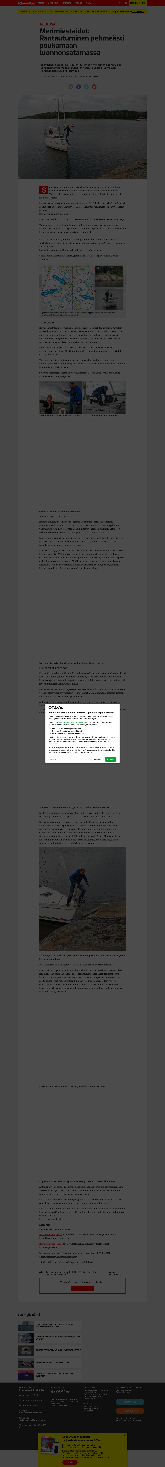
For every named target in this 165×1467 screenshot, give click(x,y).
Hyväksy (110, 759)
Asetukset (97, 759)
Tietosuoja (52, 759)
